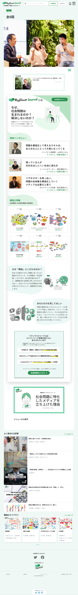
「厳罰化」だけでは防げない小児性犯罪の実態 (43, 454)
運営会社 (8, 574)
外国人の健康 (26, 531)
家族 (15, 538)
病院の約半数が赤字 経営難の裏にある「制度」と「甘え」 (47, 487)
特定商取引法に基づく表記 (66, 574)
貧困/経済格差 (9, 538)
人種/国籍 (26, 535)
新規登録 (53, 3)
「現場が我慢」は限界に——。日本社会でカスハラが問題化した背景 (50, 469)
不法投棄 (61, 531)
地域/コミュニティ (44, 457)
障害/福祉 (32, 508)
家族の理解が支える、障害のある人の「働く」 (43, 505)
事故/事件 (43, 441)
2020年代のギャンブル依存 (48, 531)
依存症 (37, 441)
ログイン (62, 3)
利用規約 (25, 574)
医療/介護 (32, 441)
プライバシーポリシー (44, 574)
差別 (44, 508)
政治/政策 (38, 490)
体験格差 (7, 531)
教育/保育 (18, 535)
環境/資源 (62, 540)
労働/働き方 (32, 472)
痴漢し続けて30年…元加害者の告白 (40, 439)
